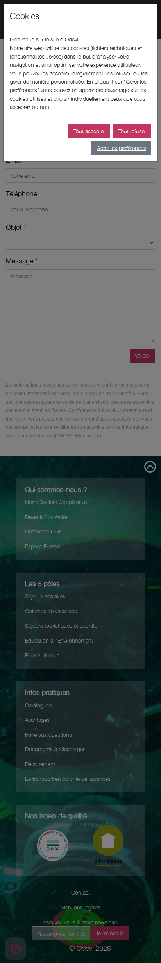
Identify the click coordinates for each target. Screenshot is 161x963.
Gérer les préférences (121, 148)
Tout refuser (132, 131)
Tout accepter (89, 131)
